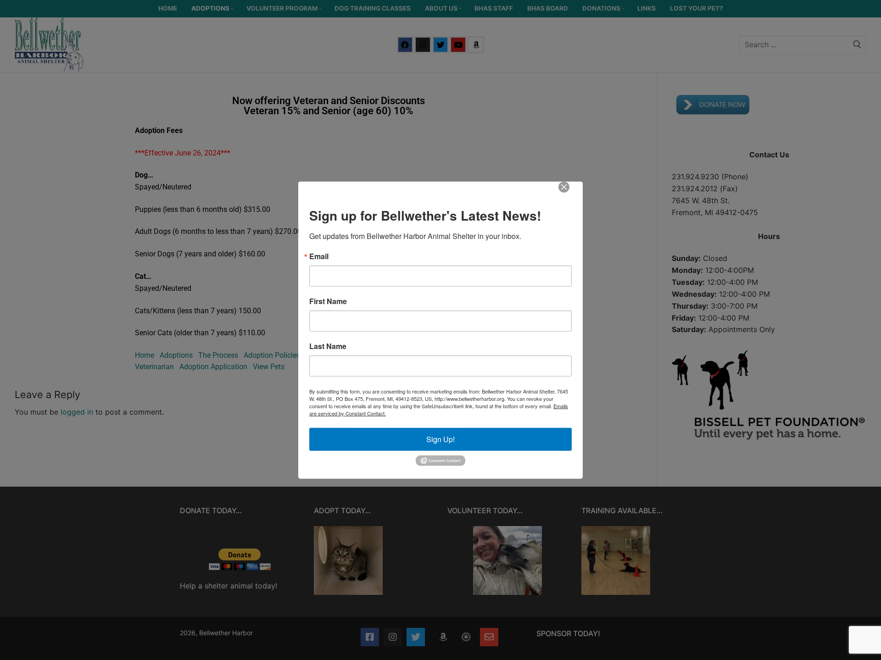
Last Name (327, 346)
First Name (328, 301)
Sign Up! (440, 439)
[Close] (570, 193)
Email (319, 256)
